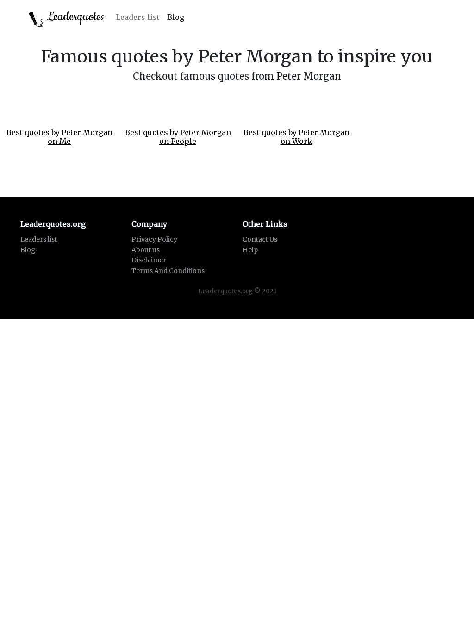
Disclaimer (148, 260)
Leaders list (138, 17)
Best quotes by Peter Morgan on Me (59, 137)
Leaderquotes (74, 17)
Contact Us (260, 239)
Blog (175, 17)
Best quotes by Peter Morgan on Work (296, 137)
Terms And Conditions (168, 270)
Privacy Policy (154, 239)
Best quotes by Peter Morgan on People (178, 137)
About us (145, 250)
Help (250, 250)
